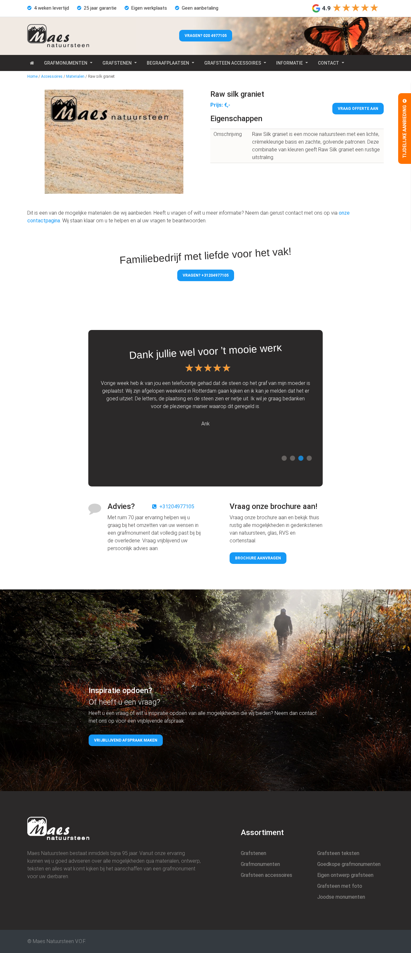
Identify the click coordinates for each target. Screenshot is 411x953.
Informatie (289, 63)
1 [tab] (284, 458)
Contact (328, 63)
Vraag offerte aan (358, 108)
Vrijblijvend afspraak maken (125, 740)
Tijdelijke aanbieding (404, 131)
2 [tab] (292, 458)
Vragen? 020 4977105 (206, 35)
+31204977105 (176, 506)
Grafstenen (117, 63)
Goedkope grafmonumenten (348, 864)
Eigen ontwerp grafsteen (345, 875)
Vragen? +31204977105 (206, 275)
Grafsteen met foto (339, 886)
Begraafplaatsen (168, 63)
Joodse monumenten (341, 897)
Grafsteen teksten (338, 853)
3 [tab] (300, 458)
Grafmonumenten (65, 63)
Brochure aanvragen (258, 558)
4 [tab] (309, 458)
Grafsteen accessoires (232, 63)
